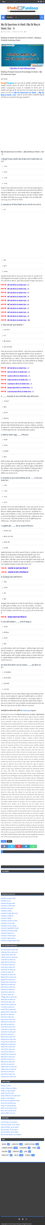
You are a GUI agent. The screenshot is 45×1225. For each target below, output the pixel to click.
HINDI (34, 1148)
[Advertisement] (22, 123)
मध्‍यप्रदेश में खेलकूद (6, 918)
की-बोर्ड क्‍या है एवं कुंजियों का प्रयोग (10, 1101)
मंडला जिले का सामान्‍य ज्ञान (8, 1019)
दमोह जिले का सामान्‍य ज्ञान (7, 989)
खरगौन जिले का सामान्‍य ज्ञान (8, 970)
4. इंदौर (4, 599)
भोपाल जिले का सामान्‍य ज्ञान (8, 1074)
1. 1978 (4, 166)
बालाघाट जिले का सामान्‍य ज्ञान (8, 1004)
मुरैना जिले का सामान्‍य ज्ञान (7, 1024)
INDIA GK (16, 1151)
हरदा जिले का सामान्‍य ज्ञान (7, 1064)
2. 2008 (4, 172)
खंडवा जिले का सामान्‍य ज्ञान (8, 967)
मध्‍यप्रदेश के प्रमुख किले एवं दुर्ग (9, 913)
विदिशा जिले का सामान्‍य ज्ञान (8, 1037)
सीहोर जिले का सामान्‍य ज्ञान (8, 1062)
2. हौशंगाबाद (5, 632)
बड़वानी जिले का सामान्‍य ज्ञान (8, 1009)
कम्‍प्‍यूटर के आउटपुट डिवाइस (8, 1106)
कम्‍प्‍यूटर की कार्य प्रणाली (7, 1093)
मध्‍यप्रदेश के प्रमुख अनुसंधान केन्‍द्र (10, 941)
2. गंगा (4, 335)
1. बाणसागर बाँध (6, 531)
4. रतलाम (5, 272)
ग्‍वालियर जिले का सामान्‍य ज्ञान (8, 1069)
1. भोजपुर (5, 627)
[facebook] (41, 1)
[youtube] (38, 1)
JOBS (25, 1151)
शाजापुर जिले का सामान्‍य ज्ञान (8, 1042)
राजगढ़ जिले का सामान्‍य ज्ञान (8, 1029)
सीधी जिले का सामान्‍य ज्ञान (7, 1059)
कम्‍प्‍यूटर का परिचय (6, 1086)
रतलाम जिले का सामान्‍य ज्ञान (8, 1027)
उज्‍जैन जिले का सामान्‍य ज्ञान (8, 960)
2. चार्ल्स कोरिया (6, 678)
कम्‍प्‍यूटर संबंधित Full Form (8, 1113)
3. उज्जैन (5, 638)
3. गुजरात (5, 413)
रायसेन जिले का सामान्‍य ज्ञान (8, 1032)
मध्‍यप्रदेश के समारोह (6, 911)
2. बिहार (4, 407)
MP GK (9, 841)
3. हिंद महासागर (6, 341)
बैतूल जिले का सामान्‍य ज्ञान (7, 1014)
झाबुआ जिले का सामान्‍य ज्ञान (8, 980)
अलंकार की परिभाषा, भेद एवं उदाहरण (10, 1125)
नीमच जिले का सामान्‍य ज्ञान (8, 1002)
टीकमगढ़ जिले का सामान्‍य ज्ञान (8, 982)
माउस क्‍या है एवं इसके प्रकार (8, 1103)
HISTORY (4, 1151)
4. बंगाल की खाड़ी (7, 347)
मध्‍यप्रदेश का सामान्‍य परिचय (8, 898)
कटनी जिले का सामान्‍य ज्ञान (8, 965)
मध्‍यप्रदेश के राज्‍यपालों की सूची (9, 931)
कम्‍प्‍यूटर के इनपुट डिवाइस (7, 1098)
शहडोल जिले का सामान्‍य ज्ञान (8, 1039)
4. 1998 (4, 183)
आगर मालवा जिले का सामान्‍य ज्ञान (9, 950)
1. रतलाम (5, 440)
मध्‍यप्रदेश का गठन (6, 901)
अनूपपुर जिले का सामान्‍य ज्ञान (8, 955)
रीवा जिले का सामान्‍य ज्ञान (7, 1034)
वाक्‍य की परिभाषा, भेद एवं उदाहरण (9, 1132)
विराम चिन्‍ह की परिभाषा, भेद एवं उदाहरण (11, 1134)
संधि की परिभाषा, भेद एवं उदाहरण (9, 1130)
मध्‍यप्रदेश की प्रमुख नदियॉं (8, 903)
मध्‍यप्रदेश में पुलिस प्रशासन (8, 938)
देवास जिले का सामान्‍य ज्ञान (8, 992)
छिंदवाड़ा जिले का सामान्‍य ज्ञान (8, 977)
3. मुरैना (4, 266)
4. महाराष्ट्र (5, 418)
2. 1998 (4, 491)
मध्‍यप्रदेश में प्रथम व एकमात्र (8, 926)
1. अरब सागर (6, 330)
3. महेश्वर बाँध (6, 542)
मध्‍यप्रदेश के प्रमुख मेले (7, 916)
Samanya (27, 710)
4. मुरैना (4, 457)
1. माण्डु (4, 582)
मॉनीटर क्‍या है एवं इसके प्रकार (9, 1108)
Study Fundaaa (16, 1224)
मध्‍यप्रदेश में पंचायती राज (7, 933)
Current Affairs (7, 1148)
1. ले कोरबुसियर (6, 672)
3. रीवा (4, 593)
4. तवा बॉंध (5, 548)
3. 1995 (4, 497)
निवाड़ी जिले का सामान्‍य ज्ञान (8, 999)
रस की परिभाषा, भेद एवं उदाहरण (9, 1122)
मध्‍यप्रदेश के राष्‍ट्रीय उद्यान (8, 906)
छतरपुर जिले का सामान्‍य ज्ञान (8, 975)
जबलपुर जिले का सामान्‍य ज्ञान (8, 1077)
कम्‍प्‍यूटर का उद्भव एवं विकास (8, 1091)
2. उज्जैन (5, 445)
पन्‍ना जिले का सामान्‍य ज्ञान (7, 1007)
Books (4, 1144)
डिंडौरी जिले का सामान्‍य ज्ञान (8, 984)
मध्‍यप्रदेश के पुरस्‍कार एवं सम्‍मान (9, 921)
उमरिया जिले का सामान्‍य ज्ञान (8, 962)
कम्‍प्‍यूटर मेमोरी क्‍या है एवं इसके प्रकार (10, 1096)
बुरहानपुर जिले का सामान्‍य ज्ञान (9, 1012)
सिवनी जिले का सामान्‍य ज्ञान (8, 1057)
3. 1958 (4, 178)
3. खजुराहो (5, 451)
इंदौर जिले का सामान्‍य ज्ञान (7, 1072)
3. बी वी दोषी (5, 684)
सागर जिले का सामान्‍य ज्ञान (8, 1052)
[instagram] (43, 1)
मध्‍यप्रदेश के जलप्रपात (7, 908)
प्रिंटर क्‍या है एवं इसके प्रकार (8, 1111)
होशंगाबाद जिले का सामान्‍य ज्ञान (9, 1067)
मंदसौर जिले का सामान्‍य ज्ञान (8, 1022)
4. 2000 (4, 502)
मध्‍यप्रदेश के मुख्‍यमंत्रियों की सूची (9, 928)
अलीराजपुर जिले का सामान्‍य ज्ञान (9, 952)
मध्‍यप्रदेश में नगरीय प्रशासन (8, 936)
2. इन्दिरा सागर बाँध (7, 536)
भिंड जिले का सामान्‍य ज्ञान (7, 1017)
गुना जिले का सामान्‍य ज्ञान (7, 972)
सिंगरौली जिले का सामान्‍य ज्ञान (8, 1054)
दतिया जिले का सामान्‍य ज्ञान (8, 987)
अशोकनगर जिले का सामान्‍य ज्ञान (9, 957)
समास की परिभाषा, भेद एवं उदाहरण (10, 1127)
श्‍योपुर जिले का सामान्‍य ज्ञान (8, 1047)
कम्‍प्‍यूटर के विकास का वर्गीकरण (9, 1088)
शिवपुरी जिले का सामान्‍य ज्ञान (8, 1044)
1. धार (4, 209)
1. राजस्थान (5, 401)
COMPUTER (15, 1144)
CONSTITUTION (30, 1144)
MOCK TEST (5, 1155)
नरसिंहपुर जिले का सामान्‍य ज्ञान (9, 997)
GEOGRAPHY (23, 1148)
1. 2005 (4, 485)
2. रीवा (4, 260)
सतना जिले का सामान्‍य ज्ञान (8, 1049)
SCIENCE (27, 1155)
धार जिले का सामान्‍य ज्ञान (7, 994)
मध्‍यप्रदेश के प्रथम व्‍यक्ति (8, 923)
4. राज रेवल (5, 689)
